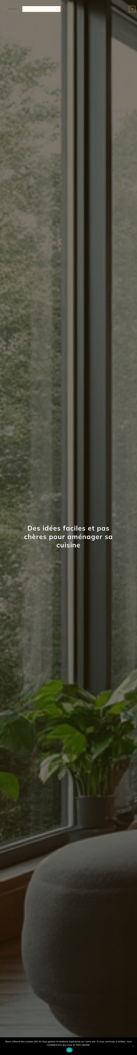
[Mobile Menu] (132, 9)
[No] (132, 1046)
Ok (69, 1050)
